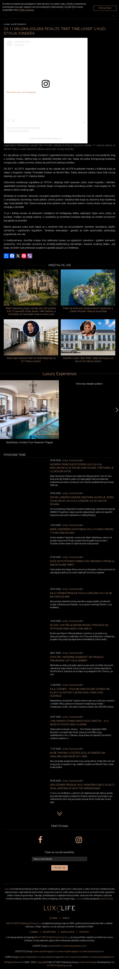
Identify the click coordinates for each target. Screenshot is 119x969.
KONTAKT (84, 932)
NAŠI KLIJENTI (68, 932)
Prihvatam (105, 8)
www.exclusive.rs (93, 951)
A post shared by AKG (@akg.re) (46, 138)
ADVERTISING (49, 932)
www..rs (55, 946)
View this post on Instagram (21, 92)
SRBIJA (66, 918)
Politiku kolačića (26, 10)
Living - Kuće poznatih (72, 460)
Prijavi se (59, 867)
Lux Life (8, 889)
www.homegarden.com (55, 957)
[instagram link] (79, 840)
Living (7, 24)
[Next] (116, 410)
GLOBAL (54, 918)
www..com (75, 946)
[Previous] (2, 410)
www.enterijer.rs (29, 957)
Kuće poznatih (18, 24)
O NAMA (34, 932)
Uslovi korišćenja (88, 962)
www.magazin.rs (45, 951)
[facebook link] (40, 840)
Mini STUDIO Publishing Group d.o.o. (24, 923)
